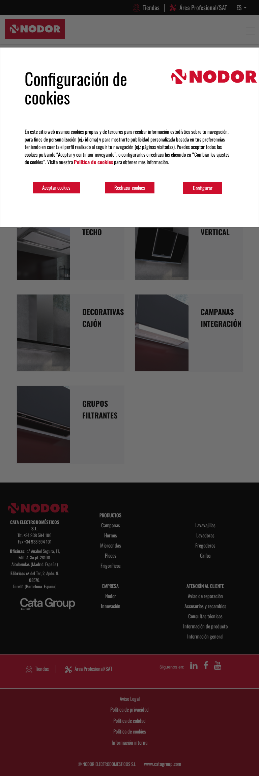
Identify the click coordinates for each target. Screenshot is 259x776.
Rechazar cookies (129, 187)
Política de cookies (93, 161)
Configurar (202, 187)
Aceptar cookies (56, 187)
